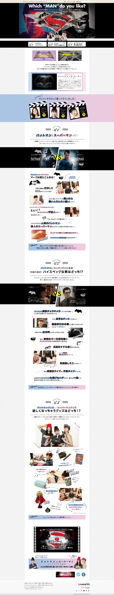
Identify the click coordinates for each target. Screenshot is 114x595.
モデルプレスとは (31, 583)
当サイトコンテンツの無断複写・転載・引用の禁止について (34, 586)
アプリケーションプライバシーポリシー (30, 584)
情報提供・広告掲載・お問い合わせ (43, 584)
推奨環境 (39, 583)
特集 (65, 1)
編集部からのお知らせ (48, 583)
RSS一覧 (51, 584)
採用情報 (43, 583)
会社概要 (25, 583)
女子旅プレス (78, 1)
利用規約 (35, 583)
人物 (73, 1)
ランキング (69, 1)
